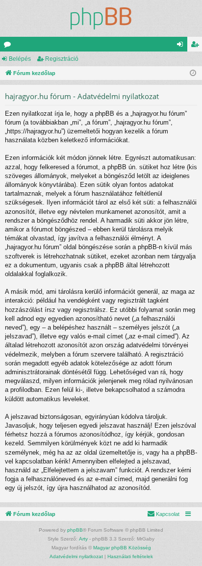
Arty (83, 538)
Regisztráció (61, 58)
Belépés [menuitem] (182, 46)
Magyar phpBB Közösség (122, 547)
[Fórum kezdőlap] (101, 18)
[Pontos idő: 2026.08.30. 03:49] (193, 73)
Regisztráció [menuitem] (196, 46)
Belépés (20, 58)
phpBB (75, 530)
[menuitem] (163, 514)
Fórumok (9, 46)
